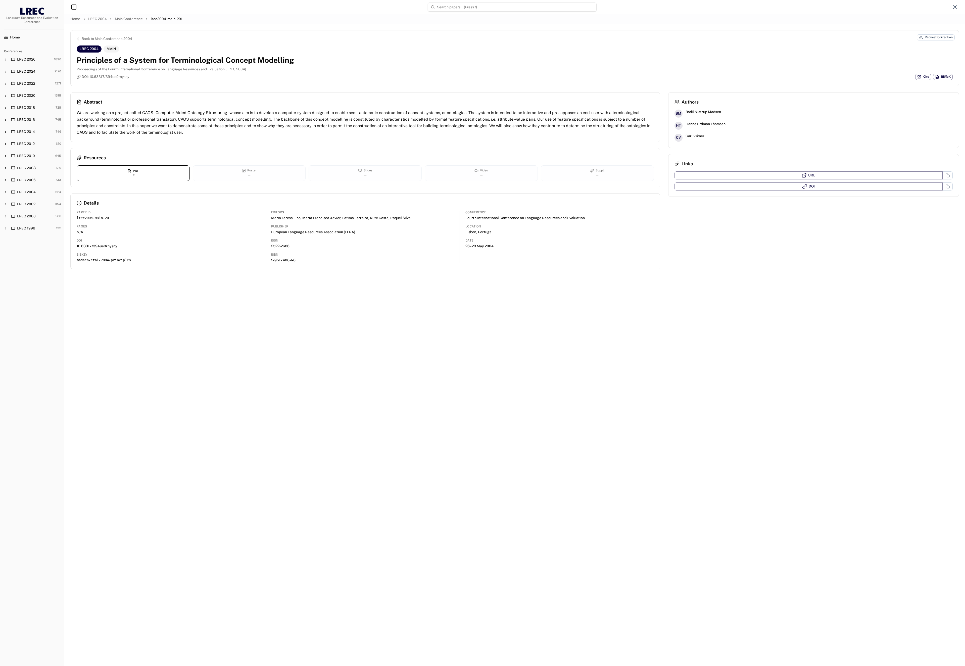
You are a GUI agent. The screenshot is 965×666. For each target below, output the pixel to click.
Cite (926, 76)
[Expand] (5, 59)
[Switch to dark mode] (955, 7)
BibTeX (946, 76)
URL (811, 175)
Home (75, 19)
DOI (812, 186)
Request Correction (939, 37)
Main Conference (129, 19)
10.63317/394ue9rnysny (109, 77)
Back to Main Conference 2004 (107, 39)
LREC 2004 (97, 19)
